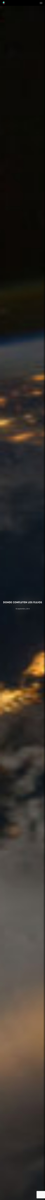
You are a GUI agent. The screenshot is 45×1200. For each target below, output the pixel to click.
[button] (41, 3)
